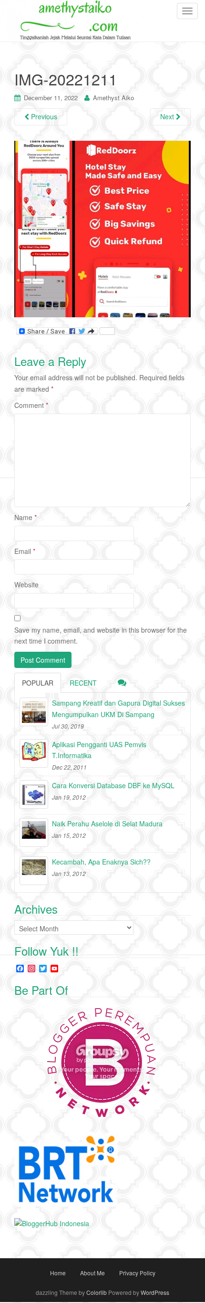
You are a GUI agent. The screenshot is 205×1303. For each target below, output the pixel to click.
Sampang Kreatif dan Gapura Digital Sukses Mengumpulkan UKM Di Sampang (118, 708)
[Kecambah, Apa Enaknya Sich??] (34, 870)
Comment (31, 405)
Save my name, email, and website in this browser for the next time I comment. (100, 635)
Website (26, 584)
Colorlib (96, 1292)
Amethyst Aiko (113, 97)
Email (24, 551)
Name (25, 517)
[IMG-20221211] (102, 228)
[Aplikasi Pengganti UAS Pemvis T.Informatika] (34, 753)
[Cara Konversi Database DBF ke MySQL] (34, 794)
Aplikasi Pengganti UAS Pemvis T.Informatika (99, 750)
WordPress (155, 1292)
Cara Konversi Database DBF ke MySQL (113, 785)
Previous (43, 116)
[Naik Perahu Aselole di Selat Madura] (34, 832)
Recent (83, 683)
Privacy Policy (137, 1273)
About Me (92, 1273)
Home (58, 1273)
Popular (37, 683)
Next (168, 116)
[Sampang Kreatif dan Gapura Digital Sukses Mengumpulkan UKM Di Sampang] (34, 712)
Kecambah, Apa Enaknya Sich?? (101, 861)
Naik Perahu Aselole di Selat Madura (107, 823)
